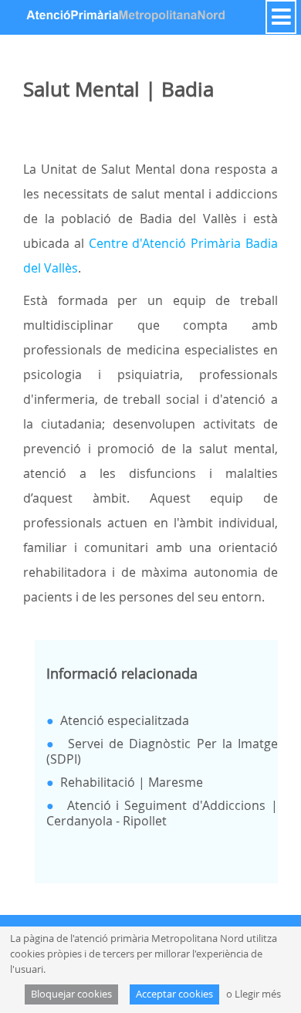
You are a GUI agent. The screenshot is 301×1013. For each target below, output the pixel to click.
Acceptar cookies (174, 994)
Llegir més (258, 994)
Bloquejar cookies (71, 994)
